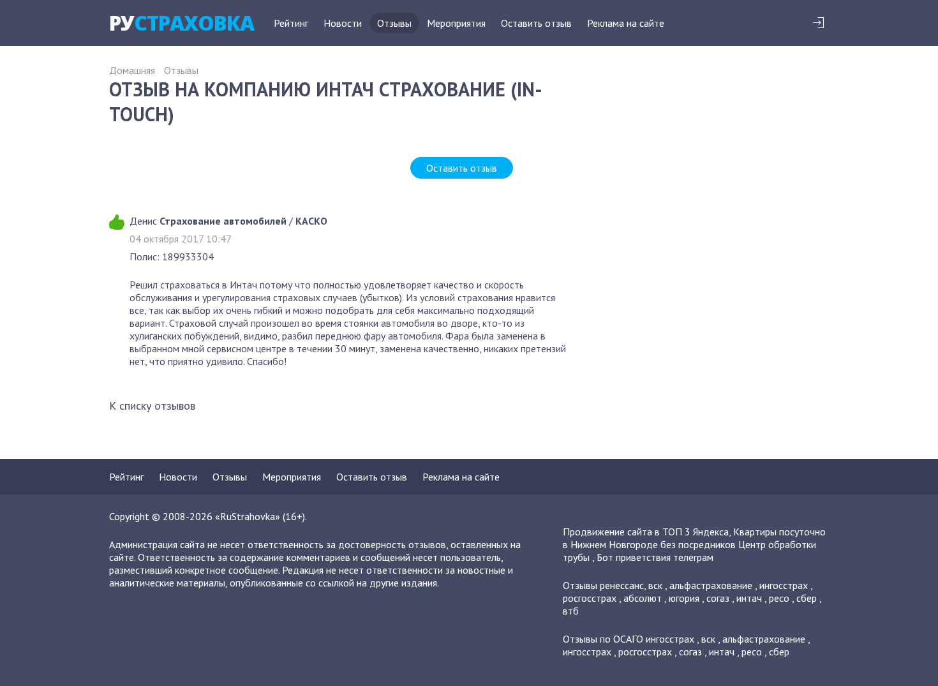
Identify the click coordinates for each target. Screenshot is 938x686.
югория (684, 598)
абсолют (642, 598)
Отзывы (394, 23)
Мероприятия (456, 23)
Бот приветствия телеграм (655, 557)
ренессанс (622, 585)
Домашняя (132, 70)
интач (749, 598)
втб (571, 610)
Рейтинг (291, 23)
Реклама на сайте (625, 23)
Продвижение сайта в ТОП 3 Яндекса (646, 531)
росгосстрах (589, 598)
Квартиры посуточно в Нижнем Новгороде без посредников (694, 538)
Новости (343, 23)
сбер (806, 598)
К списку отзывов (152, 405)
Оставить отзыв (536, 23)
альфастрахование (710, 585)
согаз (717, 598)
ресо (779, 598)
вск (655, 585)
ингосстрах (783, 585)
